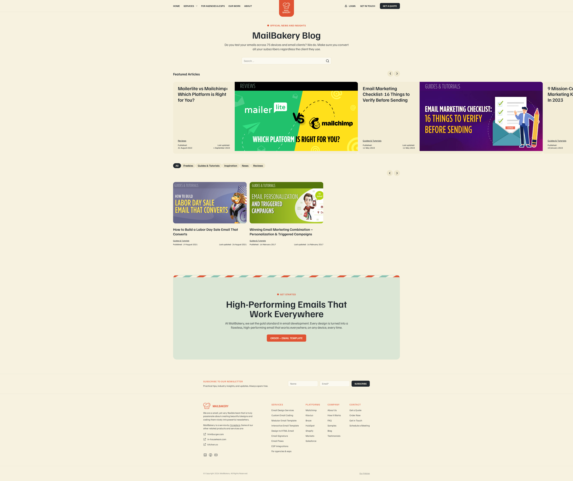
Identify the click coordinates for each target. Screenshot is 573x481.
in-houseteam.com (216, 439)
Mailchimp (311, 410)
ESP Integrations (279, 446)
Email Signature (279, 435)
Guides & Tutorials (372, 140)
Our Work (234, 6)
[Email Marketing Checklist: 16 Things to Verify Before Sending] (450, 118)
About (248, 6)
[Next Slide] (397, 74)
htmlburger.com (215, 434)
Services (189, 6)
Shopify (309, 430)
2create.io (235, 425)
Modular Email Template (283, 420)
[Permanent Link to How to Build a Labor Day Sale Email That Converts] (210, 214)
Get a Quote (390, 5)
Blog (330, 430)
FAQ (330, 420)
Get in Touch (367, 6)
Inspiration (230, 165)
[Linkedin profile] (205, 455)
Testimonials (334, 435)
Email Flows (277, 440)
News (245, 165)
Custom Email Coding (282, 415)
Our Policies (364, 473)
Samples (332, 425)
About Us (332, 410)
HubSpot (310, 425)
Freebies (188, 165)
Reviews (182, 140)
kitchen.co (212, 444)
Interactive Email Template (285, 425)
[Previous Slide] (390, 74)
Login (352, 6)
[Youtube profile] (216, 455)
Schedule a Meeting (359, 425)
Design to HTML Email (282, 430)
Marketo (310, 435)
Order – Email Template (286, 338)
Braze (308, 420)
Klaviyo (309, 415)
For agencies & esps (213, 6)
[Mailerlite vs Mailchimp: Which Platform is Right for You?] (265, 118)
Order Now (355, 415)
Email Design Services (282, 410)
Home (176, 6)
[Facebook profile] (210, 455)
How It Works (334, 415)
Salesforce (311, 440)
